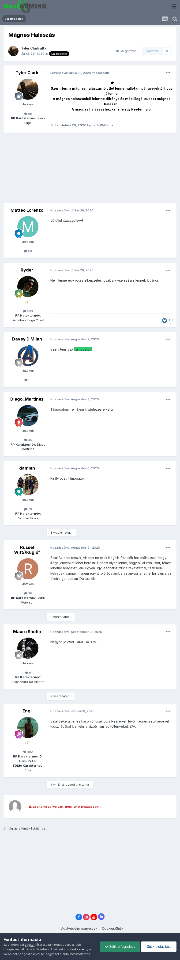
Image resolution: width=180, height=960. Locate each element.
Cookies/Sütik (113, 928)
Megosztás (127, 51)
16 (29, 380)
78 (29, 509)
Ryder (27, 270)
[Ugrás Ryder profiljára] (27, 286)
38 (29, 593)
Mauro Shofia (27, 631)
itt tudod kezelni (75, 949)
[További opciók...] (168, 73)
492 (29, 751)
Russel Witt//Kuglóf (27, 550)
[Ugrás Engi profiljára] (27, 727)
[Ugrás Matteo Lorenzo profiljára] (27, 226)
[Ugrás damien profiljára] (27, 484)
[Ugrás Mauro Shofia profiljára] (27, 648)
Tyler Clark (30, 48)
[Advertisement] (58, 170)
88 (29, 113)
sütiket (29, 944)
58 (29, 251)
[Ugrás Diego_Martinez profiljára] (27, 415)
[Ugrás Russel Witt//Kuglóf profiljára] (27, 568)
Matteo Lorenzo (27, 210)
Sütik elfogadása (121, 947)
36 (29, 440)
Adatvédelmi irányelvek (79, 928)
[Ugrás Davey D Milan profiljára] (27, 355)
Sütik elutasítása (159, 947)
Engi (27, 710)
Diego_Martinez (27, 399)
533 (29, 311)
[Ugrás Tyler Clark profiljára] (13, 51)
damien (27, 468)
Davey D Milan (27, 339)
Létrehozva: (71, 73)
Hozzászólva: (72, 210)
